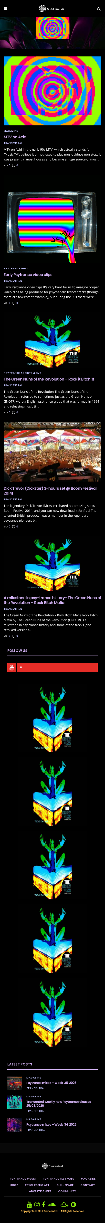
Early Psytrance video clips (28, 274)
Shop (14, 1185)
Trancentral (13, 143)
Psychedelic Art (37, 1185)
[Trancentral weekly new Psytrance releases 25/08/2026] (14, 1102)
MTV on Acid (15, 137)
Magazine (11, 131)
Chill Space (65, 1185)
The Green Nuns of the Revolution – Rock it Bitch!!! (49, 379)
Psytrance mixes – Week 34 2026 (51, 1124)
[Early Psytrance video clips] (52, 219)
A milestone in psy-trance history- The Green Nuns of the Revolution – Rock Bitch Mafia (52, 600)
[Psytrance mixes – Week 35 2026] (14, 1083)
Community (67, 1191)
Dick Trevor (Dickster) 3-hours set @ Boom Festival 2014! (50, 491)
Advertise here (40, 1191)
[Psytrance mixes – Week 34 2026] (14, 1125)
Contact (87, 1185)
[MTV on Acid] (52, 90)
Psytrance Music (17, 268)
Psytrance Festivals (58, 1179)
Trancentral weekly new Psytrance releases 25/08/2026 (58, 1103)
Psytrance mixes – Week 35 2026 (51, 1082)
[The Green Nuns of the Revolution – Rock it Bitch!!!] (52, 340)
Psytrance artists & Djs (23, 373)
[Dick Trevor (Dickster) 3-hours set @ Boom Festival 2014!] (52, 452)
